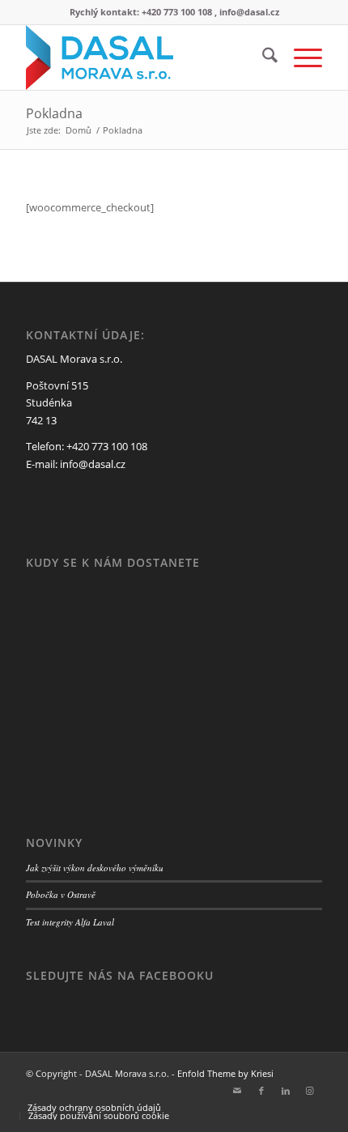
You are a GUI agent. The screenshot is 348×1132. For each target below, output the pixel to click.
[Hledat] (262, 57)
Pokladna (54, 113)
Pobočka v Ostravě (60, 894)
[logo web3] (144, 57)
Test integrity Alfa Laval (70, 922)
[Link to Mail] (237, 1091)
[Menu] (300, 57)
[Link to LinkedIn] (286, 1091)
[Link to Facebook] (261, 1091)
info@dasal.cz (92, 464)
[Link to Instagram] (310, 1091)
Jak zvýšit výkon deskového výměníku (94, 868)
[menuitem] (262, 57)
